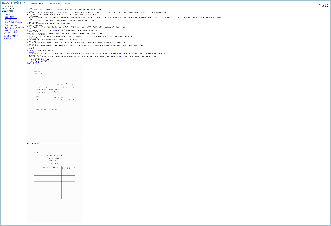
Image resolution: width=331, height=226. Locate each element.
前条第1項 (63, 17)
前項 (30, 14)
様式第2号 (74, 33)
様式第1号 (55, 30)
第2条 (55, 13)
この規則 (34, 9)
